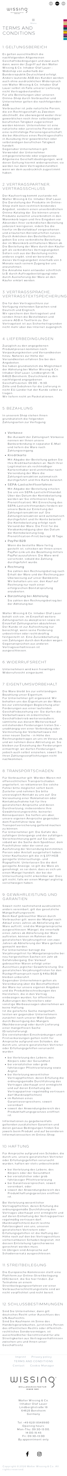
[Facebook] (27, 1454)
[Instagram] (39, 1454)
